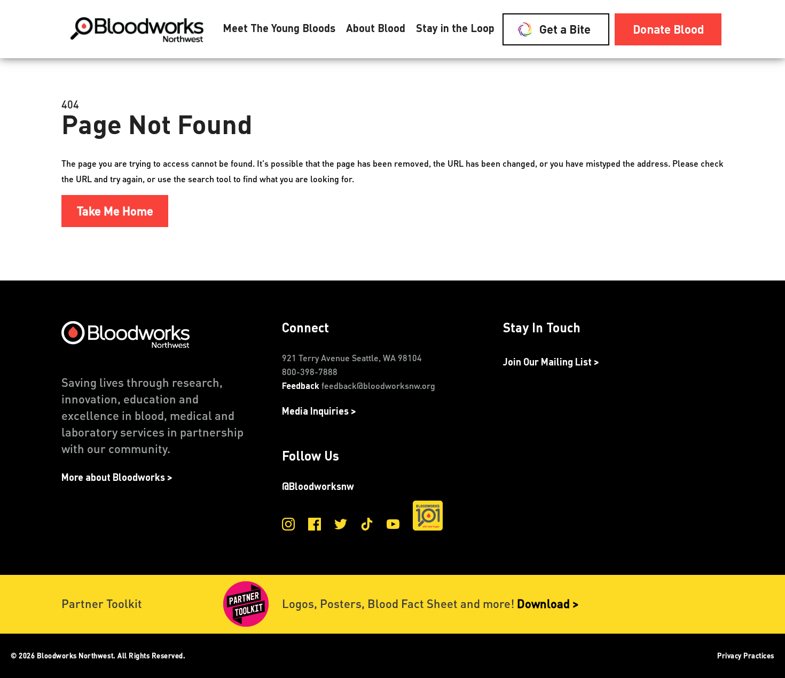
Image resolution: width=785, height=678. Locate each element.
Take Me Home (115, 210)
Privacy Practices (745, 655)
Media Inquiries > (319, 412)
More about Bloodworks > (116, 478)
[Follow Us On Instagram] (288, 526)
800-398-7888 (309, 371)
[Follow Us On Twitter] (340, 526)
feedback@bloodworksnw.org (378, 385)
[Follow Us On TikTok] (366, 526)
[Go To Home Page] (139, 30)
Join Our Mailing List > (551, 363)
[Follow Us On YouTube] (393, 526)
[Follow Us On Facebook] (314, 526)
